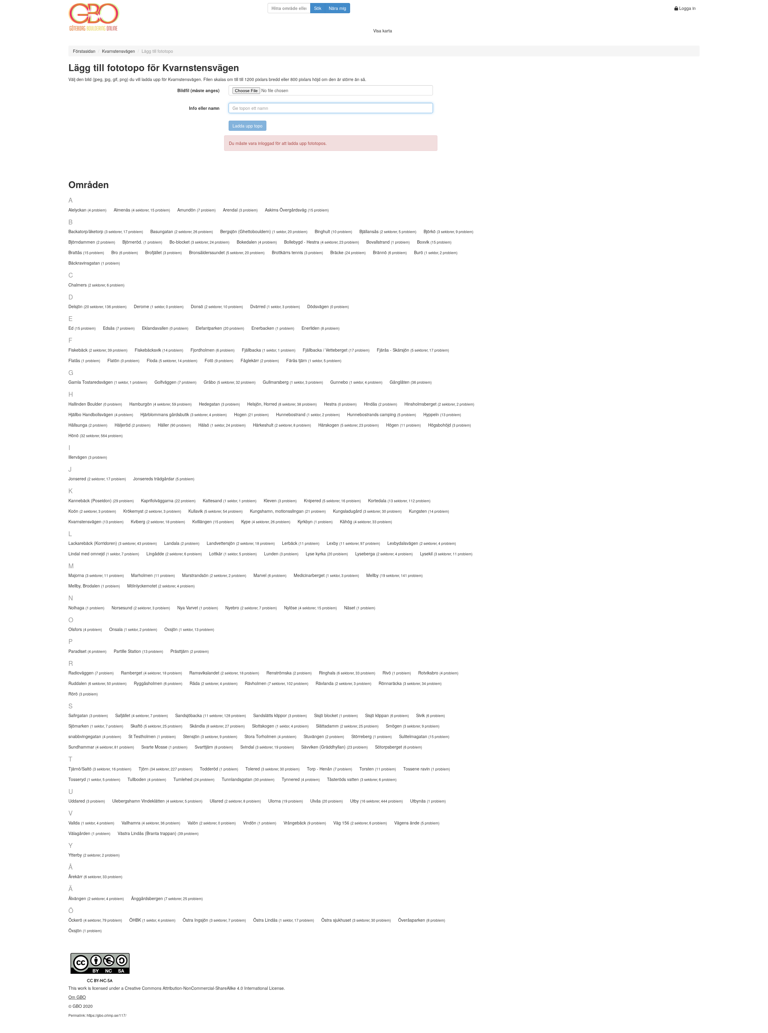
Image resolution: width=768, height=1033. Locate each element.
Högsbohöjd (449, 425)
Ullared (235, 801)
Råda (214, 683)
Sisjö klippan (387, 715)
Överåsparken (421, 920)
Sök (317, 8)
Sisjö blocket (336, 715)
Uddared (86, 801)
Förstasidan (84, 51)
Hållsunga (87, 425)
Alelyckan (87, 210)
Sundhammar (101, 747)
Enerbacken (272, 328)
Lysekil (446, 554)
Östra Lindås (283, 920)
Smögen (413, 726)
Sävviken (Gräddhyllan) (334, 747)
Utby (376, 801)
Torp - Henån (329, 769)
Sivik (430, 715)
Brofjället (163, 252)
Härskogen (348, 425)
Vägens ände (417, 823)
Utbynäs (428, 801)
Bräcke (348, 252)
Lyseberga (384, 554)
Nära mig (337, 8)
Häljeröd (133, 425)
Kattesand (229, 500)
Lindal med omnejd (103, 554)
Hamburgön (160, 404)
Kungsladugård (367, 511)
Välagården (89, 833)
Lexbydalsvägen (421, 543)
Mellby (394, 575)
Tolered (272, 769)
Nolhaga (86, 608)
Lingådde (174, 554)
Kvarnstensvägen (118, 51)
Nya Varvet (197, 608)
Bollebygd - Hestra (321, 242)
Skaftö (156, 726)
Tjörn (166, 769)
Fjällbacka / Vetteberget (336, 350)
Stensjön (210, 736)
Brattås (86, 252)
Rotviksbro (438, 673)
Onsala (133, 629)
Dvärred (275, 306)
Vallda (91, 823)
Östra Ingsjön (214, 920)
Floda (172, 360)
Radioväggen (91, 673)
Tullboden (147, 779)
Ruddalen (97, 683)
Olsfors (85, 629)
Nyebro (251, 608)
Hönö (95, 435)
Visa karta (382, 31)
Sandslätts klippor (280, 715)
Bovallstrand (388, 242)
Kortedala (399, 500)
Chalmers (96, 285)
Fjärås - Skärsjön (413, 350)
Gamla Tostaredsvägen (107, 382)
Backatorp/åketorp (105, 231)
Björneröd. (142, 242)
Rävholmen (276, 683)
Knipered (332, 500)
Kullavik (215, 511)
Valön (212, 823)
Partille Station (138, 651)
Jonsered (97, 479)
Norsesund (141, 608)
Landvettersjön (241, 543)
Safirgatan (88, 715)
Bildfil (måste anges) (198, 90)
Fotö (219, 360)
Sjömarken (95, 726)
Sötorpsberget (398, 747)
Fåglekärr (260, 360)
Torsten (377, 769)
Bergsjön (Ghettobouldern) (264, 231)
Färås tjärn (313, 360)
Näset (359, 608)
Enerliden (321, 328)
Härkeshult (282, 425)
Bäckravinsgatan (94, 263)
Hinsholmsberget (439, 404)
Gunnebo (356, 382)
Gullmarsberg (293, 382)
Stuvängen (324, 736)
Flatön (123, 360)
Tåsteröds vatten (362, 779)
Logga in (687, 8)
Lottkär (233, 554)
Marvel (270, 575)
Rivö (396, 673)
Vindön (259, 823)
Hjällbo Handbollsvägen (100, 414)
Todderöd (219, 769)
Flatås (84, 360)
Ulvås (326, 801)
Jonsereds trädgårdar (163, 479)
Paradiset (87, 651)
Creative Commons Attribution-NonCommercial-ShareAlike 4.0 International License (204, 988)
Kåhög (366, 521)
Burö (436, 252)
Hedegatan (219, 404)
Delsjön (97, 306)
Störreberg (371, 736)
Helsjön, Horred (282, 404)
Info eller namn (204, 108)
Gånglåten (411, 382)
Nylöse (310, 608)
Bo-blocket (200, 242)
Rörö (83, 694)
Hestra (340, 404)
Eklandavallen (165, 328)
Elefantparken (220, 328)
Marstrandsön (214, 575)
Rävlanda (343, 683)
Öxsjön (85, 930)
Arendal (240, 210)
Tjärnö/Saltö (99, 769)
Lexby (353, 543)
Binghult (333, 231)
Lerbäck (301, 543)
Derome (159, 306)
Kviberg (158, 521)
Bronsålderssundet (227, 252)
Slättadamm (347, 726)
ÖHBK (152, 920)
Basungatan (181, 231)
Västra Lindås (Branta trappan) (158, 833)
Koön (92, 511)
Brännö (390, 252)
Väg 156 (360, 823)
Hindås (380, 404)
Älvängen (96, 898)
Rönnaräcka (410, 683)
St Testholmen (152, 736)
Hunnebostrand (308, 414)
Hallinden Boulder (95, 404)
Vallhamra (151, 823)
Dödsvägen (328, 306)
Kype (265, 521)
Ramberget (151, 673)
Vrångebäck (305, 823)
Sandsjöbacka (210, 715)
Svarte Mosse (164, 747)
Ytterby (94, 855)
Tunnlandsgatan (248, 779)
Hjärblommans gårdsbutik (183, 414)
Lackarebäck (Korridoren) (112, 543)
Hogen (251, 414)
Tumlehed (193, 779)
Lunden (281, 554)
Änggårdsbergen (167, 898)
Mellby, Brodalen (94, 586)
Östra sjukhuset (356, 920)
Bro (124, 252)
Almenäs (142, 210)
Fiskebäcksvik (159, 350)
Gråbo (230, 382)
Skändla (217, 726)
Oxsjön (189, 629)
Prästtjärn (189, 651)
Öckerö (95, 920)
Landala (182, 543)
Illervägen (87, 457)
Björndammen (91, 242)
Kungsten (429, 511)
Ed (82, 328)
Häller (174, 425)
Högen (403, 425)
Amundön (196, 210)
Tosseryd (94, 779)
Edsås (119, 328)
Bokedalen (257, 242)
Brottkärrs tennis (297, 252)
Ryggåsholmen (158, 683)
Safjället (141, 715)
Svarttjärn (214, 747)
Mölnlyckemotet (161, 586)
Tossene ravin (426, 769)
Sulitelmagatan (424, 736)
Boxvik (434, 242)
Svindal (267, 747)
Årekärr (95, 876)
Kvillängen (213, 521)
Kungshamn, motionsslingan (288, 511)
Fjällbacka (269, 350)
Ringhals (347, 673)
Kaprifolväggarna (168, 500)
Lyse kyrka (327, 554)
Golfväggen (175, 382)
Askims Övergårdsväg (297, 210)
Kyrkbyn (315, 521)
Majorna (96, 575)
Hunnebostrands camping (381, 414)
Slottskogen (280, 726)
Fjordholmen (212, 350)
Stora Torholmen (270, 736)
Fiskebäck (98, 350)
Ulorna (285, 801)
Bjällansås (387, 231)
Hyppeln (442, 414)
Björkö (448, 231)
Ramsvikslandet (224, 673)
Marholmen (153, 575)
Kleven (280, 500)
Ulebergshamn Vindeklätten (157, 801)
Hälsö (222, 425)
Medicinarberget (326, 575)
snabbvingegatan (94, 736)
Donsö (217, 306)
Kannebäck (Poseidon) (101, 500)
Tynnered (301, 779)
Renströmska (289, 673)
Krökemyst (152, 511)
